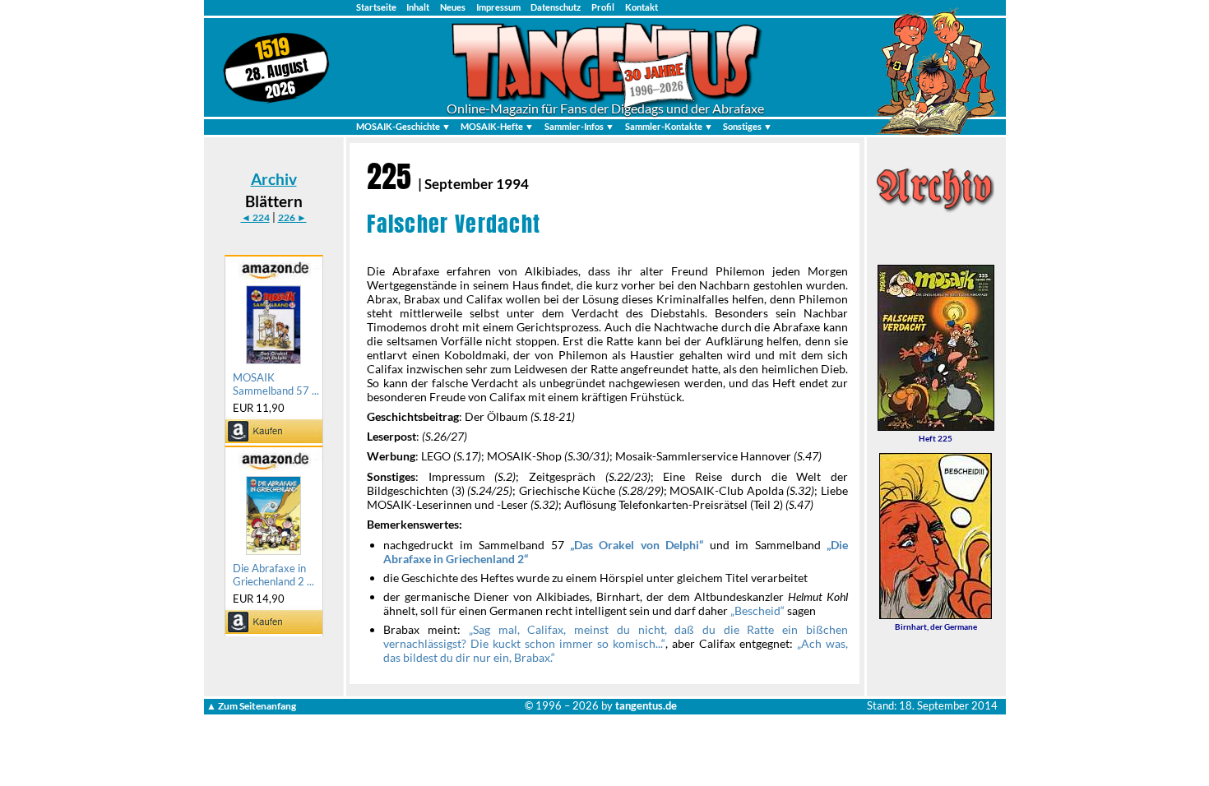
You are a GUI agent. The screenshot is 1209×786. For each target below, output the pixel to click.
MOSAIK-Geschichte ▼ (403, 126)
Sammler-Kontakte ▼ (669, 126)
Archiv (274, 178)
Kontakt (641, 7)
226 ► (292, 217)
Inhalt (417, 7)
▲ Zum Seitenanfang (251, 706)
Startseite (376, 7)
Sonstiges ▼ (747, 126)
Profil (602, 7)
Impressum (498, 7)
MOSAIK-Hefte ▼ (497, 126)
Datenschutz (555, 7)
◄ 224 (255, 217)
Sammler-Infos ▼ (579, 126)
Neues (453, 7)
